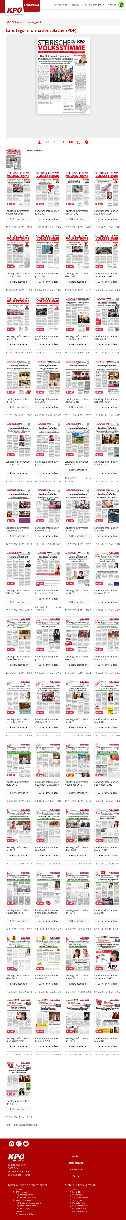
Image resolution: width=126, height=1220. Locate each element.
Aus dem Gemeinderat (81, 1197)
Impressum (76, 1169)
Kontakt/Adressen (79, 1205)
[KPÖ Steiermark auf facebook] (11, 1143)
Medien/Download (24, 1200)
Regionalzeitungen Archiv (31, 1203)
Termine (19, 1189)
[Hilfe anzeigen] (86, 142)
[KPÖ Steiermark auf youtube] (26, 1143)
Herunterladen (35, 150)
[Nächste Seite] (63, 142)
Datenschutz (76, 1162)
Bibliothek (24, 1208)
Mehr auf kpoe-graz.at (80, 1185)
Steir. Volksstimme (28, 1205)
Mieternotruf (77, 1194)
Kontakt (75, 5)
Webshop (20, 1211)
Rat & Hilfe (76, 1192)
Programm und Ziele (24, 1214)
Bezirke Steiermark (28, 1197)
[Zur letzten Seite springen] (71, 142)
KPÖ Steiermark (92, 5)
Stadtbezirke (77, 1200)
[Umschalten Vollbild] (78, 142)
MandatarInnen (78, 1203)
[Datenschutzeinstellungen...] (121, 5)
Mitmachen (61, 5)
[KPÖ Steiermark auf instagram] (18, 1143)
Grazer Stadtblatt (79, 1208)
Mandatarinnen (26, 1194)
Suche (76, 1176)
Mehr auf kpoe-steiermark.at (27, 1185)
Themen (111, 5)
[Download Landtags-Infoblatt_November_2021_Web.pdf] (39, 142)
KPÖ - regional (22, 1192)
